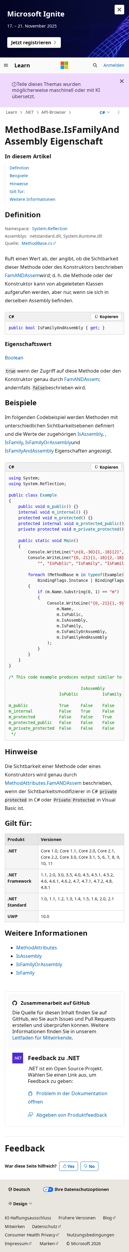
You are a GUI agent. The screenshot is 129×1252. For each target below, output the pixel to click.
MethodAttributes (36, 947)
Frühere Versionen (77, 1218)
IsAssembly (90, 434)
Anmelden (114, 65)
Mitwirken (15, 1226)
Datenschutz (44, 1226)
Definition (19, 168)
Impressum (16, 1243)
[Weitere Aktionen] (119, 112)
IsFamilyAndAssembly (29, 450)
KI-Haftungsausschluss (28, 1218)
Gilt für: (17, 191)
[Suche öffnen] (95, 65)
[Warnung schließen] (119, 9)
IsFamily (14, 442)
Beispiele (19, 175)
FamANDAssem (22, 275)
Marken (47, 1243)
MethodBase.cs (37, 243)
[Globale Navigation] (6, 65)
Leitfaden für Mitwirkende (42, 1037)
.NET (29, 112)
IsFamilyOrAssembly (48, 442)
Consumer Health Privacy (30, 1235)
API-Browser (53, 112)
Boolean (14, 357)
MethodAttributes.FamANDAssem (43, 783)
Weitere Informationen (33, 199)
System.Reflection (50, 228)
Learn (11, 112)
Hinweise (19, 183)
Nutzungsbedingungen (90, 1235)
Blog (107, 1218)
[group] (64, 606)
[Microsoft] (64, 65)
